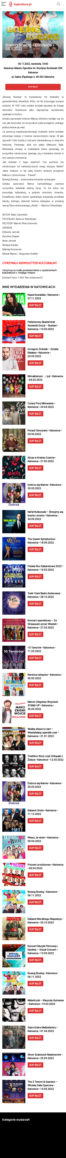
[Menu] (3, 4)
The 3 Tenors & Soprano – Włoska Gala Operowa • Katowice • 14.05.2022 (43, 1085)
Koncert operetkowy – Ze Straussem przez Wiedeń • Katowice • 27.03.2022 (43, 624)
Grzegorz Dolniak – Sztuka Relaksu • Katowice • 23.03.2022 (43, 352)
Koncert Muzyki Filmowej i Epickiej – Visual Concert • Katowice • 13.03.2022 (43, 949)
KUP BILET (35, 305)
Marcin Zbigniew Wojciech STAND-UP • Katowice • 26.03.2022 (43, 705)
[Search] (58, 4)
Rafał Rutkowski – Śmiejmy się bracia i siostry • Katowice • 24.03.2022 (45, 515)
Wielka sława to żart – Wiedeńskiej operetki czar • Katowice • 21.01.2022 (43, 732)
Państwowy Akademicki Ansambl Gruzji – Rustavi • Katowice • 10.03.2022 (43, 325)
